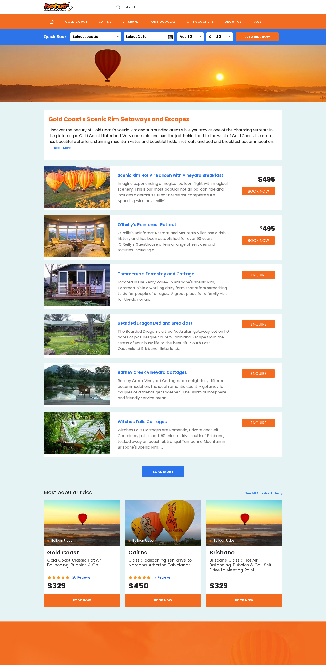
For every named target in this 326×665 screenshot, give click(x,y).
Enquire (259, 275)
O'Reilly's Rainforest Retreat (147, 224)
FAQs (257, 21)
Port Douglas (163, 21)
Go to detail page (82, 553)
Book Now (258, 191)
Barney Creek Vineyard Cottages (152, 372)
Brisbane (130, 21)
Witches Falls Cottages (142, 422)
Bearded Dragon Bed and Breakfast (155, 323)
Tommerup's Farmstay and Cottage (156, 274)
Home (51, 21)
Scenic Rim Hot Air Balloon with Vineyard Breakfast (170, 175)
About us (233, 21)
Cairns (105, 21)
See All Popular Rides (262, 493)
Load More (163, 471)
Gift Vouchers (200, 21)
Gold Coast (76, 21)
